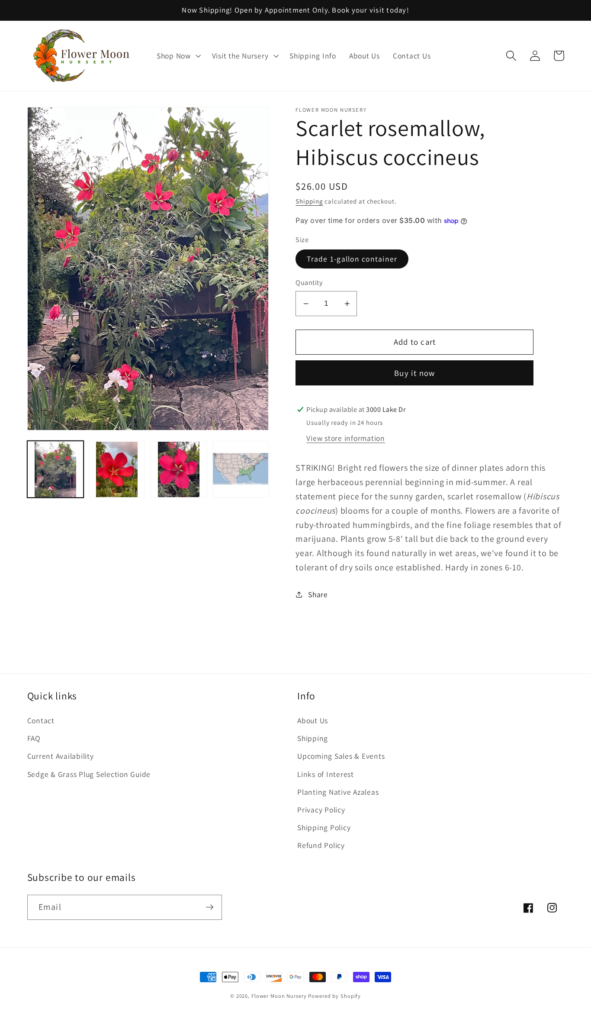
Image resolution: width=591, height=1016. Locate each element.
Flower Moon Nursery (279, 996)
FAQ (34, 738)
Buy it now (414, 373)
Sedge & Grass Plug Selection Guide (89, 774)
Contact (41, 720)
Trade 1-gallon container (352, 259)
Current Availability (60, 756)
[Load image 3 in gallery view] (179, 469)
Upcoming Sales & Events (341, 756)
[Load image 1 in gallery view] (55, 469)
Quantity (309, 282)
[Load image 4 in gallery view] (240, 469)
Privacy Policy (321, 810)
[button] (178, 56)
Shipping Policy (323, 827)
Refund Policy (321, 845)
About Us (312, 720)
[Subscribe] (210, 907)
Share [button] (318, 594)
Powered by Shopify (334, 996)
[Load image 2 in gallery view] (117, 469)
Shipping (309, 201)
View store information (345, 438)
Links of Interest (325, 774)
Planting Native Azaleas (338, 792)
